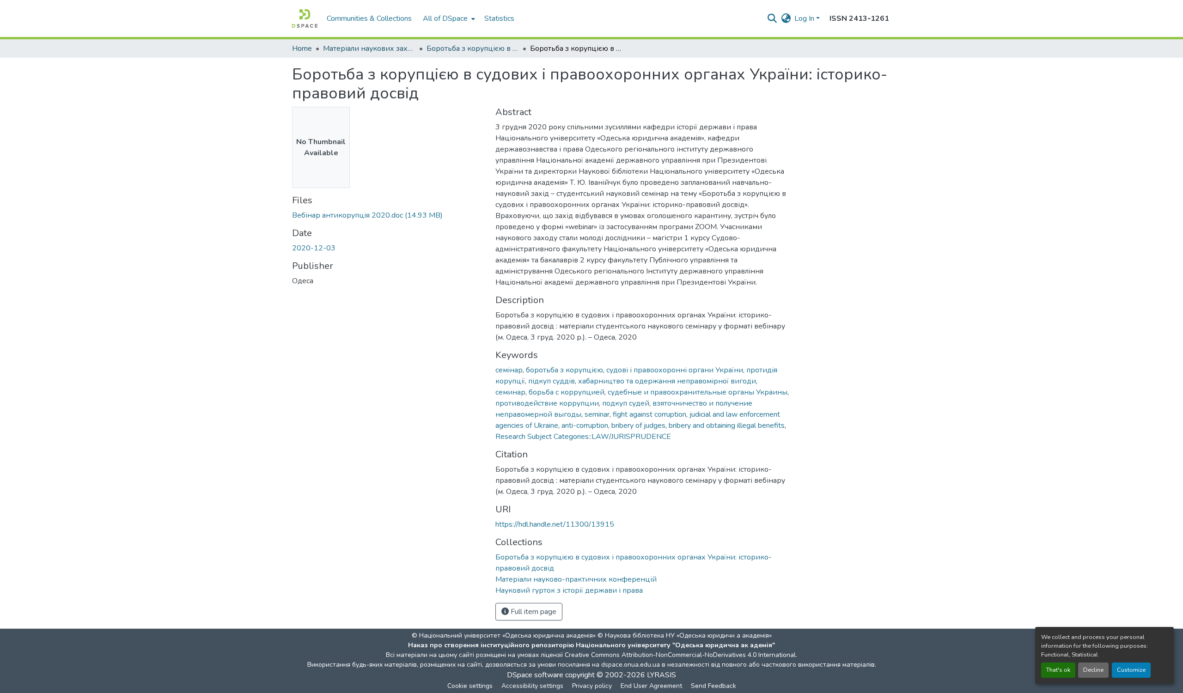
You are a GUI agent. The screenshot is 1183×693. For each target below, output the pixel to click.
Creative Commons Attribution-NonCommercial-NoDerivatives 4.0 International (680, 654)
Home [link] (302, 48)
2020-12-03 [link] (313, 248)
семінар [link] (509, 370)
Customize (1131, 670)
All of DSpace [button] (445, 18)
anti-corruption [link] (584, 425)
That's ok (1058, 670)
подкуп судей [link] (625, 403)
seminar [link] (597, 414)
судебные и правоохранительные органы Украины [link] (697, 392)
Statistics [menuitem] (499, 18)
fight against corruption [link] (649, 414)
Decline (1093, 670)
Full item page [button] (532, 612)
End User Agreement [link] (651, 685)
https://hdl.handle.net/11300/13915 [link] (554, 524)
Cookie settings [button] (470, 685)
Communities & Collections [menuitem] (369, 18)
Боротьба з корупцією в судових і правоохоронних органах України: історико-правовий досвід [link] (473, 48)
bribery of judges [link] (638, 425)
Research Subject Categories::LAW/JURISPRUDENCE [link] (583, 437)
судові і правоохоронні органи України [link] (674, 370)
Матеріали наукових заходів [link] (369, 48)
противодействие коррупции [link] (547, 403)
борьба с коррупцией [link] (566, 392)
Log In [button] (805, 18)
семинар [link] (510, 392)
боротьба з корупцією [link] (564, 370)
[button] (304, 18)
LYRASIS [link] (661, 675)
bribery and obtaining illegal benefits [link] (727, 425)
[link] (388, 215)
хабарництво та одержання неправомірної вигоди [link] (667, 381)
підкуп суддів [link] (551, 381)
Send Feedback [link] (713, 685)
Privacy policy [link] (592, 685)
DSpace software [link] (535, 675)
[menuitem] (448, 18)
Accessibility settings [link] (532, 685)
